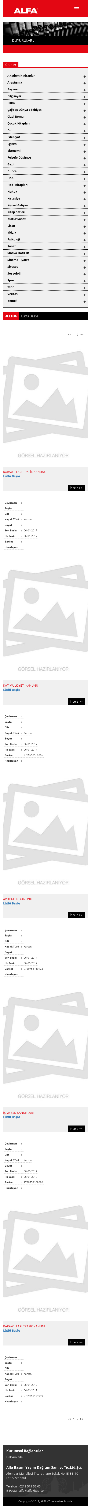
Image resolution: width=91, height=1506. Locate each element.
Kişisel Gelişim (17, 205)
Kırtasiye (13, 198)
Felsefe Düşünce (19, 157)
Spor (10, 280)
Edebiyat (13, 137)
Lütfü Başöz (11, 476)
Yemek (12, 301)
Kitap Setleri (16, 212)
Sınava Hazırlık (18, 253)
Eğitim (12, 144)
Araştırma (14, 82)
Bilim (11, 103)
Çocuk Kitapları (18, 123)
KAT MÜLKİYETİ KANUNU (20, 685)
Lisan (11, 226)
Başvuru (13, 89)
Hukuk (12, 192)
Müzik (11, 232)
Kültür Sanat (16, 219)
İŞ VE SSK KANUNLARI (18, 1113)
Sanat (11, 246)
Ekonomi (14, 151)
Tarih (10, 287)
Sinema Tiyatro (18, 260)
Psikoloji (13, 239)
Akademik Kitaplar (21, 76)
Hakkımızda (14, 1457)
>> (82, 335)
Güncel (12, 171)
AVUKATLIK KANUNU (17, 899)
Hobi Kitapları (17, 185)
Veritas (12, 294)
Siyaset (12, 267)
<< (69, 335)
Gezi (10, 164)
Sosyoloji (14, 273)
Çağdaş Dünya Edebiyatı (24, 110)
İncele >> (76, 488)
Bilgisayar (14, 96)
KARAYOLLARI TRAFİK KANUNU (24, 472)
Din (9, 130)
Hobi (10, 178)
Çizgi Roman (16, 116)
